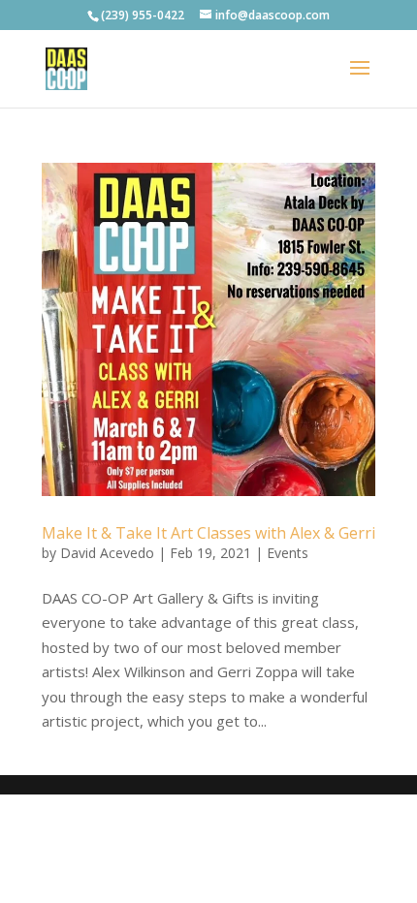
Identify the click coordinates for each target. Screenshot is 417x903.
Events (287, 553)
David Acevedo (107, 553)
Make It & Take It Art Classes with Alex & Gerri (208, 533)
